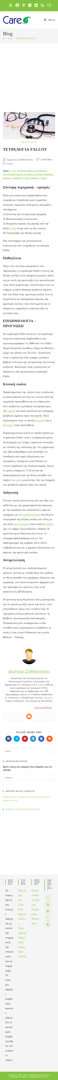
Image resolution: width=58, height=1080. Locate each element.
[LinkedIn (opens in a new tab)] (36, 5)
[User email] (29, 716)
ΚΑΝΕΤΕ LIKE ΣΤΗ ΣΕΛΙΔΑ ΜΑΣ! (23, 809)
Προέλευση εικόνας (29, 142)
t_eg (13, 171)
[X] (48, 898)
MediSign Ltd (34, 1075)
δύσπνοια (41, 171)
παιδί (44, 178)
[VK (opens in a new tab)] (30, 5)
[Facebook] (48, 904)
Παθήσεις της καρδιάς (25, 178)
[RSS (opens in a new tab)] (42, 5)
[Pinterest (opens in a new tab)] (24, 5)
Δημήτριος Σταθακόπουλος (20, 160)
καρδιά (28, 175)
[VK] (48, 925)
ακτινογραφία (25, 171)
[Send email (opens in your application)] (48, 5)
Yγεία (10, 164)
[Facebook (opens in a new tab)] (17, 5)
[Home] (4, 38)
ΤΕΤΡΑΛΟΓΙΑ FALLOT (26, 38)
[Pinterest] (48, 918)
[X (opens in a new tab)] (10, 5)
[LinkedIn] (48, 911)
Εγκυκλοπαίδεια (13, 175)
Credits (22, 956)
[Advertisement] (29, 74)
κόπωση (40, 420)
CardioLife (47, 698)
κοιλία (7, 178)
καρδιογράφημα (43, 175)
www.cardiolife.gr (43, 707)
